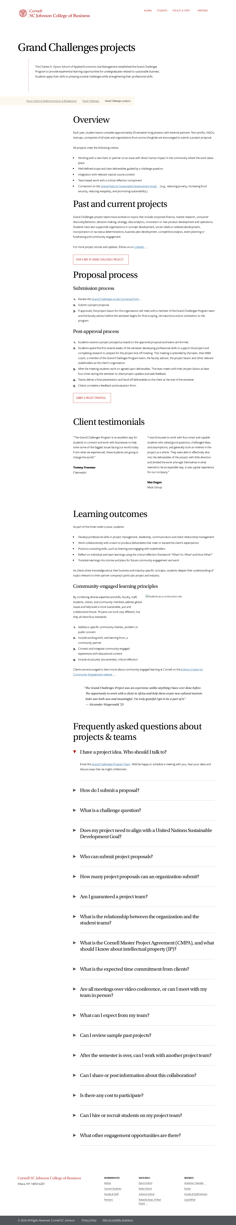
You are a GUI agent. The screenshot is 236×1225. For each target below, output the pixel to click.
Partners (203, 10)
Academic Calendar (194, 1183)
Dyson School (145, 1183)
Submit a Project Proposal (91, 397)
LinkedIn (139, 247)
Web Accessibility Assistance (117, 1220)
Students (162, 10)
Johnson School (146, 1194)
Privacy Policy (89, 1220)
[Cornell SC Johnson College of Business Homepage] (57, 1179)
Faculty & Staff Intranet (195, 1194)
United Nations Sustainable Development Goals (129, 186)
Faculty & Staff (181, 10)
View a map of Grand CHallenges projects (100, 259)
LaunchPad (189, 1200)
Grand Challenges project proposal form (115, 299)
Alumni (148, 10)
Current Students (112, 1188)
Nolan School (145, 1188)
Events (187, 1188)
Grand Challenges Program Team (111, 764)
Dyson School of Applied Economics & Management (51, 101)
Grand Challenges (90, 101)
